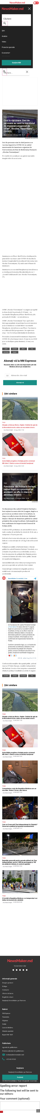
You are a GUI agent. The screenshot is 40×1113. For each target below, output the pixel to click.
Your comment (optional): (15, 1098)
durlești (15, 675)
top (32, 349)
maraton (14, 349)
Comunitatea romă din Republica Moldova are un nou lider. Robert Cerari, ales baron (19, 789)
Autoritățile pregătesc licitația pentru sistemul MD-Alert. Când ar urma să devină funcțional (18, 753)
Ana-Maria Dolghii (8, 430)
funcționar (23, 675)
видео (14, 352)
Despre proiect (7, 983)
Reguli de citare (7, 997)
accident (6, 675)
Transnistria (5, 1017)
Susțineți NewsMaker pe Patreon (14, 1000)
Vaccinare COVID (9, 117)
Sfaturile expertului (7, 1031)
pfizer (23, 349)
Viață (3, 422)
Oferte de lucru (7, 993)
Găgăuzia (5, 1020)
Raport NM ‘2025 (7, 1035)
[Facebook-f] (13, 970)
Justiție (4, 1024)
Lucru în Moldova (7, 1028)
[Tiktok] (23, 970)
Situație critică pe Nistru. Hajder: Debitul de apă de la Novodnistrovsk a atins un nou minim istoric (19, 717)
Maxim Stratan (8, 135)
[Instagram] (20, 970)
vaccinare (6, 352)
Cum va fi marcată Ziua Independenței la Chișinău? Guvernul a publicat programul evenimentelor (19, 825)
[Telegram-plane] (26, 970)
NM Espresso (6, 1013)
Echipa (4, 986)
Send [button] (1, 1112)
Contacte (5, 990)
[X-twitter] (16, 970)
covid (6, 349)
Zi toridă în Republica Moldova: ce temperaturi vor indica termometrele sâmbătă (19, 899)
